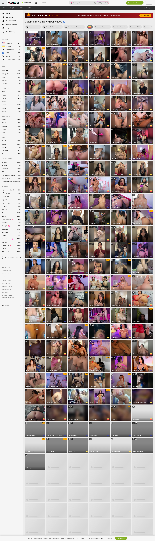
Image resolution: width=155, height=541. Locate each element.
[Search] (94, 2)
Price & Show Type (52, 27)
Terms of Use (6, 283)
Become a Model (7, 286)
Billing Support (6, 270)
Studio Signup (6, 289)
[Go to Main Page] (13, 3)
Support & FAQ (6, 267)
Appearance (33, 27)
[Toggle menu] (3, 3)
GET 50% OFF (145, 15)
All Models (5, 293)
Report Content (6, 274)
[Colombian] (90, 27)
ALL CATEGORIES (12, 257)
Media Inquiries (6, 277)
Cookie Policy (98, 538)
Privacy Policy (6, 280)
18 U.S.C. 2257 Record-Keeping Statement (9, 296)
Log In (149, 3)
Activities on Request (74, 27)
